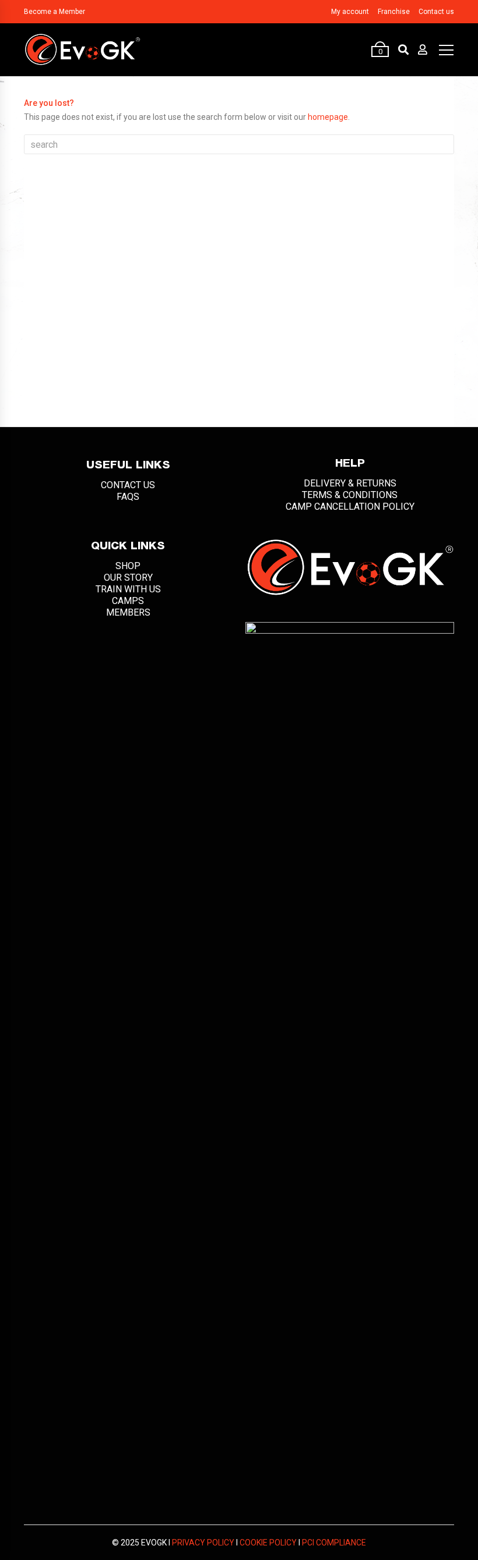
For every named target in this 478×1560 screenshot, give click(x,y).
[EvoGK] (82, 49)
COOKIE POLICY (268, 1542)
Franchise (394, 12)
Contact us (436, 12)
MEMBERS (128, 612)
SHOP (127, 565)
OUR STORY (128, 577)
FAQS (128, 496)
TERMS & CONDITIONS (350, 494)
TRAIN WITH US (128, 589)
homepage (328, 117)
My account (350, 12)
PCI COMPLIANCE (334, 1542)
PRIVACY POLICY (203, 1542)
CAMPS (128, 600)
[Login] (422, 49)
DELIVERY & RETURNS (350, 483)
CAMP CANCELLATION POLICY (350, 506)
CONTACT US (128, 485)
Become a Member (54, 12)
